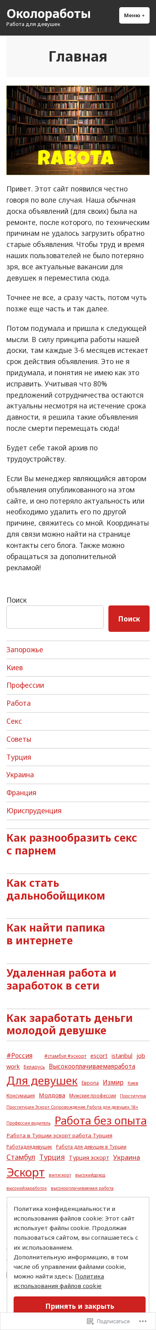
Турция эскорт (89, 1157)
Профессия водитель (28, 1123)
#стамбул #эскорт (65, 1056)
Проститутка (133, 1096)
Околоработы (48, 13)
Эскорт (25, 1172)
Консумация (20, 1095)
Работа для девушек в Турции (91, 1146)
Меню (137, 15)
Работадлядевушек (29, 1146)
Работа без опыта (100, 1120)
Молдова (52, 1095)
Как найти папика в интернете (55, 934)
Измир (113, 1082)
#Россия (19, 1055)
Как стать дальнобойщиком (55, 889)
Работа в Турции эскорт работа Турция (59, 1135)
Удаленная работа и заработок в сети (61, 979)
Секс (14, 721)
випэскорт (60, 1175)
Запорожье (24, 649)
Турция (18, 757)
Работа (18, 703)
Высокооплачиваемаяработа (92, 1066)
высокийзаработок (26, 1188)
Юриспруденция (34, 810)
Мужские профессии (92, 1095)
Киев (14, 667)
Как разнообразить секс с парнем (71, 844)
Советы (18, 739)
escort (99, 1055)
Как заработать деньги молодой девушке (69, 1024)
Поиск (16, 600)
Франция (21, 792)
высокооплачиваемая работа (82, 1188)
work (13, 1066)
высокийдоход (90, 1175)
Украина (20, 774)
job (140, 1055)
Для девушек (42, 1080)
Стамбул (20, 1157)
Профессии (25, 685)
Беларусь (34, 1066)
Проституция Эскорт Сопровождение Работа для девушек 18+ (72, 1107)
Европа (90, 1082)
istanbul (122, 1055)
